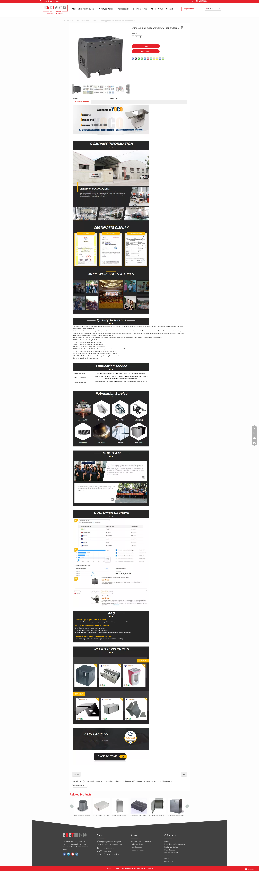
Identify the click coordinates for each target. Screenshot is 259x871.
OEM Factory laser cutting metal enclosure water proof (139, 816)
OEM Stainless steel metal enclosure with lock (157, 816)
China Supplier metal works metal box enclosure (102, 781)
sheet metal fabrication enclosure (137, 781)
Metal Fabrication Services (141, 841)
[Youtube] (72, 854)
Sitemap (150, 868)
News (166, 859)
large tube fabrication (162, 781)
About (166, 856)
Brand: (112, 99)
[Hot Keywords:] (40, 1)
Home (166, 841)
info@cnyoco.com (106, 848)
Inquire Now (189, 9)
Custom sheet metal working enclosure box (120, 816)
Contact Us (168, 862)
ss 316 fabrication (80, 786)
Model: (75, 99)
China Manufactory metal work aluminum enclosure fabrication (101, 816)
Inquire (146, 46)
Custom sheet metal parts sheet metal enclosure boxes (176, 816)
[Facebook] (64, 854)
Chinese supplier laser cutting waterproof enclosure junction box (82, 816)
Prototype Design (137, 844)
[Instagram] (76, 854)
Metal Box (77, 781)
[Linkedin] (68, 854)
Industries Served (137, 850)
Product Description (81, 102)
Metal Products (136, 847)
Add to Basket (145, 51)
